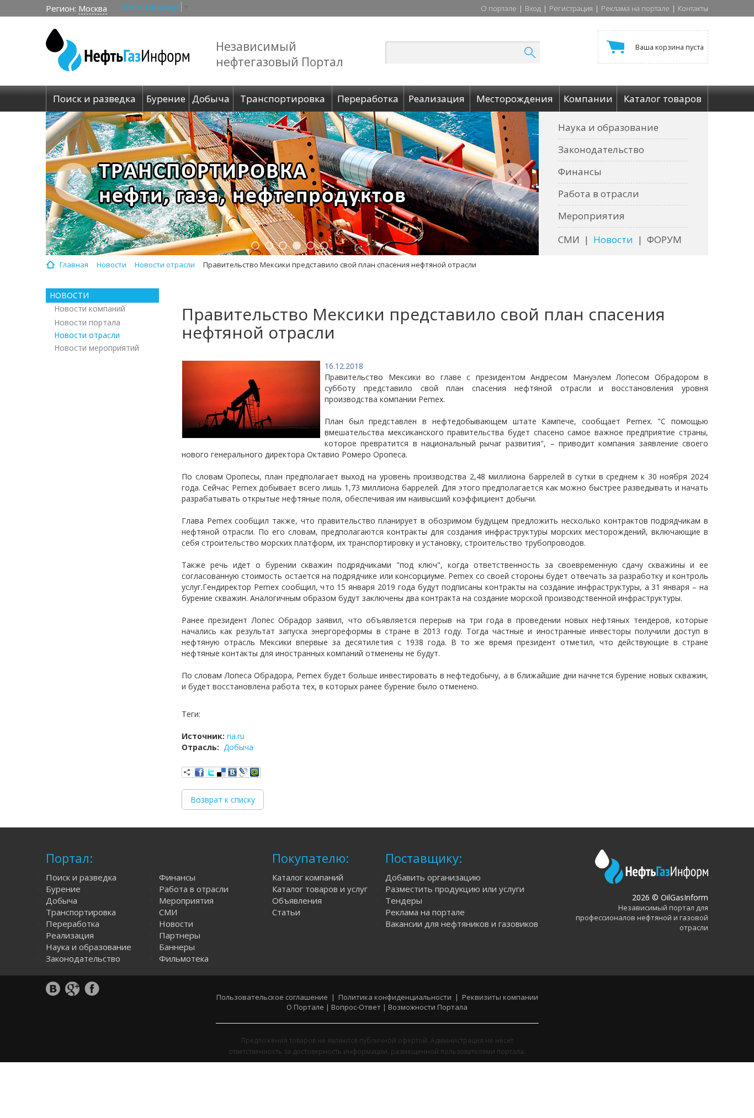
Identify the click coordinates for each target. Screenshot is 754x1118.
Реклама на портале (635, 8)
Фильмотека (184, 958)
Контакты (693, 8)
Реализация (70, 935)
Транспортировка (81, 911)
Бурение (63, 888)
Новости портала (87, 322)
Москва (92, 8)
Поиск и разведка (81, 877)
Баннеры (177, 946)
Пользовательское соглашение (272, 997)
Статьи (286, 911)
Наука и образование (608, 127)
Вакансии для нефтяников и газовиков (461, 923)
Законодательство (601, 149)
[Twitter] (210, 772)
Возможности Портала (428, 1007)
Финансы (580, 171)
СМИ (569, 239)
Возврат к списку (222, 799)
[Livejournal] (243, 772)
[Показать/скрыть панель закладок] (187, 772)
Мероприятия (591, 215)
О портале (499, 8)
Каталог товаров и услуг (320, 888)
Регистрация (571, 8)
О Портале (305, 1007)
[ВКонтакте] (232, 772)
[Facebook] (199, 772)
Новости (613, 239)
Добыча (238, 747)
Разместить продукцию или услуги (454, 888)
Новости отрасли (87, 335)
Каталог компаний (307, 877)
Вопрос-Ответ (356, 1007)
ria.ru (236, 736)
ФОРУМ (664, 239)
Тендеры (403, 900)
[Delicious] (221, 772)
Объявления (297, 900)
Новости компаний (89, 308)
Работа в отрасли (598, 193)
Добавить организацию (433, 877)
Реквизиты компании (500, 997)
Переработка (72, 923)
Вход (533, 8)
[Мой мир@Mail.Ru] (254, 772)
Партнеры (179, 935)
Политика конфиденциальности (395, 997)
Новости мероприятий (96, 347)
